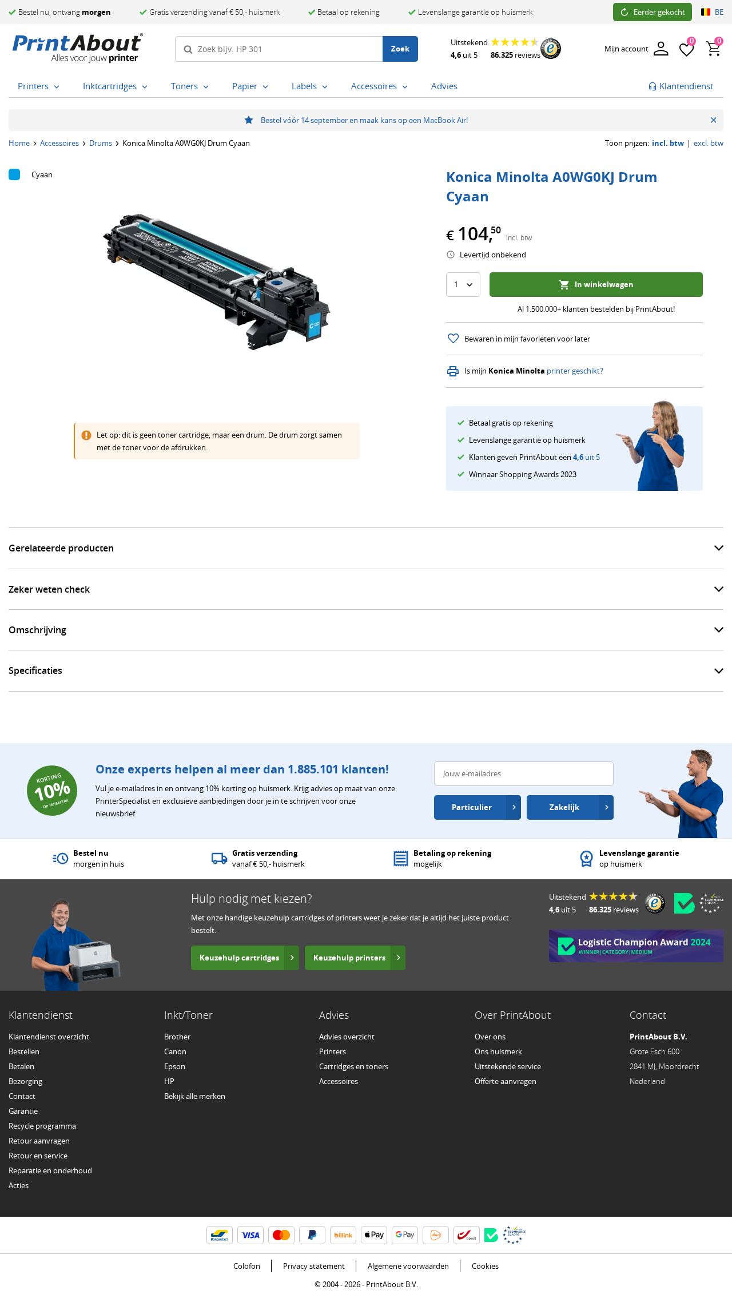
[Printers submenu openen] (59, 87)
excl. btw (708, 143)
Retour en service (38, 1155)
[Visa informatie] (250, 1235)
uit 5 (586, 457)
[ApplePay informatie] (374, 1235)
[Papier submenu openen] (267, 87)
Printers (332, 1051)
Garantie (23, 1111)
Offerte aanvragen (505, 1081)
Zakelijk (564, 807)
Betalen (21, 1066)
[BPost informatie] (466, 1235)
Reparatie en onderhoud (50, 1170)
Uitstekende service (508, 1066)
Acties (19, 1185)
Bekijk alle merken (194, 1096)
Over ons (490, 1036)
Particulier (472, 807)
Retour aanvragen (39, 1141)
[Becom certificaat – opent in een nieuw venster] (684, 903)
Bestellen (24, 1051)
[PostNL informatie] (436, 1235)
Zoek (400, 48)
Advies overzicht (347, 1036)
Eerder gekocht (659, 12)
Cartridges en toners (353, 1066)
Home (19, 143)
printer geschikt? (575, 371)
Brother (177, 1036)
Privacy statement (314, 1266)
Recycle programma (42, 1126)
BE (719, 12)
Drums (100, 143)
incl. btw (668, 143)
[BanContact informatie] (219, 1235)
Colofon (246, 1266)
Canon (175, 1051)
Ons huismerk (498, 1051)
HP (169, 1081)
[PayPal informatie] (312, 1235)
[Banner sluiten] (713, 120)
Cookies (485, 1266)
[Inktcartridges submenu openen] (147, 87)
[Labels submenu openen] (327, 87)
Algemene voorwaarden (408, 1266)
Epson (174, 1066)
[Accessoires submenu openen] (407, 87)
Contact (22, 1096)
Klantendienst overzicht (49, 1036)
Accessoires (59, 143)
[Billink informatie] (343, 1235)
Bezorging (25, 1081)
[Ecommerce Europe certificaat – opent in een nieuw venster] (711, 903)
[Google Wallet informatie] (405, 1235)
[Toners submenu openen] (208, 87)
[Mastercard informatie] (281, 1235)
